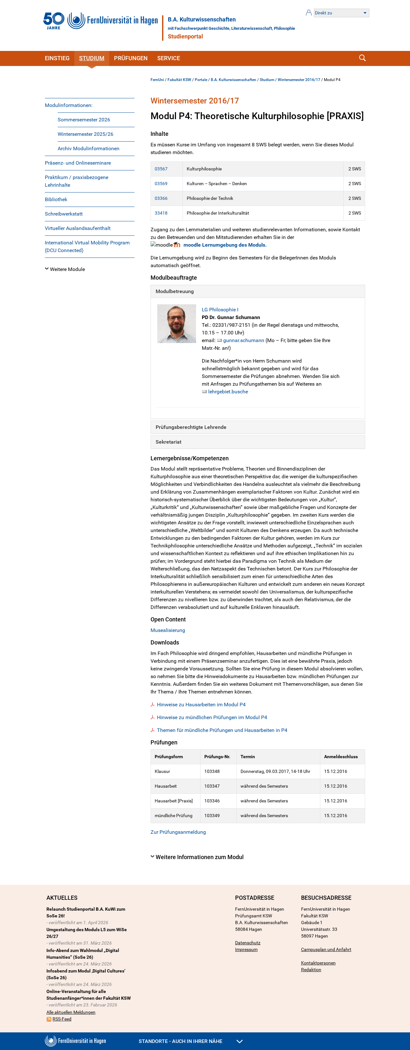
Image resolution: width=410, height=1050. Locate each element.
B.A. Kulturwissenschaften (202, 19)
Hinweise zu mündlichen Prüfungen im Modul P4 (212, 717)
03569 (161, 183)
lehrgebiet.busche (228, 392)
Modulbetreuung (175, 291)
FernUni (157, 80)
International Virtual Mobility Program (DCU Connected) (87, 246)
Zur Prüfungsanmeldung (178, 832)
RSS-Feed (62, 1018)
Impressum (246, 949)
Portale (201, 80)
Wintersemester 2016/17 (299, 80)
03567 (161, 168)
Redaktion (311, 969)
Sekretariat (168, 442)
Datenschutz (247, 942)
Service (168, 58)
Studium (91, 58)
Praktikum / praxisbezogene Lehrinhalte (76, 181)
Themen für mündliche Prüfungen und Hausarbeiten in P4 (222, 730)
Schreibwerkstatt (64, 214)
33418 (161, 213)
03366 (161, 198)
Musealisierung (168, 630)
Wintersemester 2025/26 (85, 134)
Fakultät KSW (179, 80)
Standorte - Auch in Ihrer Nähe (181, 1041)
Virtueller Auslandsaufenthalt (78, 228)
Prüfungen (131, 58)
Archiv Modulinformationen (88, 148)
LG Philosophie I (220, 310)
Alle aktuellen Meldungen (70, 1012)
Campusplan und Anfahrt (326, 949)
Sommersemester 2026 (84, 120)
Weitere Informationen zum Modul (200, 857)
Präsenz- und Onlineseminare (78, 163)
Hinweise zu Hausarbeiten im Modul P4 (201, 704)
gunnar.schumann (243, 340)
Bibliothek (56, 199)
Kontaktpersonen (318, 962)
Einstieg (57, 58)
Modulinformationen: (69, 105)
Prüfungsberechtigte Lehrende (191, 427)
